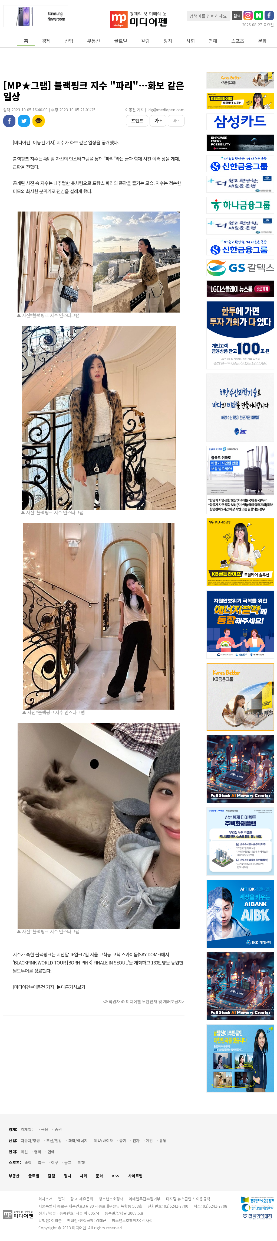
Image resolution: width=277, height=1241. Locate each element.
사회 (190, 40)
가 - (176, 120)
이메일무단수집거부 (144, 1198)
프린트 (137, 120)
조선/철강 (54, 1140)
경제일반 (28, 1129)
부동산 (93, 40)
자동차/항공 (30, 1140)
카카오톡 (38, 121)
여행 (81, 1162)
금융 (44, 1129)
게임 (149, 1140)
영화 (37, 1151)
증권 (58, 1129)
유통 (162, 1140)
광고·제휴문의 (81, 1198)
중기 (122, 1140)
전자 (136, 1140)
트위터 (24, 121)
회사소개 (45, 1198)
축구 (41, 1162)
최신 (24, 1151)
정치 (167, 40)
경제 (46, 40)
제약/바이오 (103, 1140)
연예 (213, 40)
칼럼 (145, 40)
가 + (158, 120)
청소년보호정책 (111, 1198)
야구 (54, 1162)
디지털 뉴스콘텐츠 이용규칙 (188, 1198)
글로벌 (120, 40)
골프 (67, 1162)
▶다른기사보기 (71, 986)
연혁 (61, 1198)
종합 (28, 1162)
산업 (69, 40)
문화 (262, 40)
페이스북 (9, 121)
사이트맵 (135, 1176)
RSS (116, 1176)
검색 (236, 15)
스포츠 (237, 40)
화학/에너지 (78, 1140)
